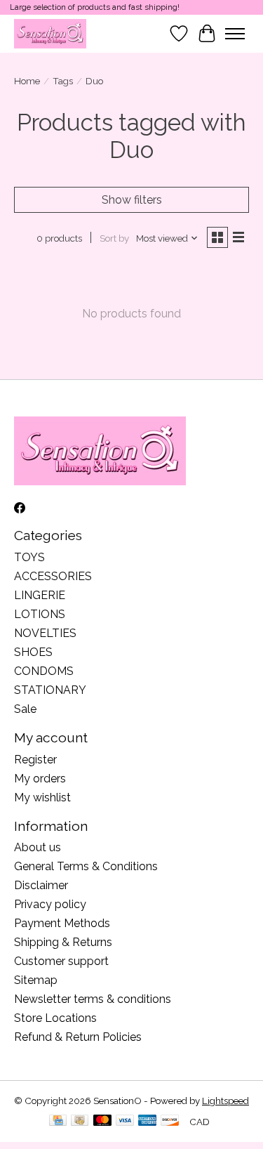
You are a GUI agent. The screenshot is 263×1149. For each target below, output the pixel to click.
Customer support (61, 961)
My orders (40, 778)
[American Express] (147, 1121)
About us (37, 847)
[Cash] (79, 1121)
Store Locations (55, 1018)
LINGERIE (39, 595)
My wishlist (42, 797)
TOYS (29, 557)
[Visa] (125, 1121)
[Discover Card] (170, 1121)
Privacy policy (50, 904)
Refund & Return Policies (78, 1037)
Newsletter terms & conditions (92, 999)
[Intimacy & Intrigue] (50, 33)
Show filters (132, 199)
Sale (25, 709)
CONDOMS (44, 671)
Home (27, 80)
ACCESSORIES (53, 576)
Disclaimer (41, 885)
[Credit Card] (58, 1121)
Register (35, 759)
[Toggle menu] (235, 34)
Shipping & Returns (63, 942)
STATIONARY (50, 690)
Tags (63, 80)
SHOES (33, 652)
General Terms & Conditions (86, 866)
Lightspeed (225, 1100)
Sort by (114, 238)
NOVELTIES (45, 633)
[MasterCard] (102, 1121)
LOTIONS (39, 614)
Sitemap (36, 980)
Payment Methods (62, 923)
